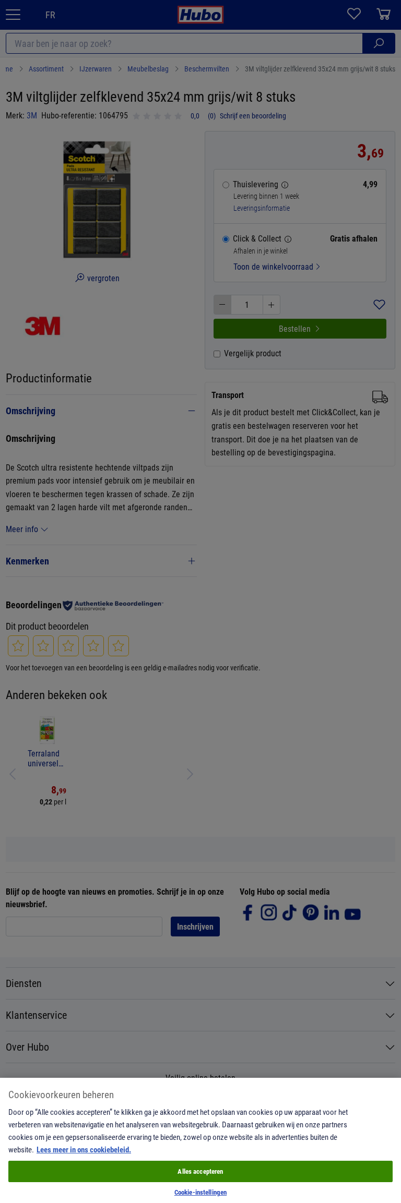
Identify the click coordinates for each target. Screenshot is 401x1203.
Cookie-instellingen (200, 1192)
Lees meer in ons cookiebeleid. (84, 1149)
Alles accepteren (200, 1171)
